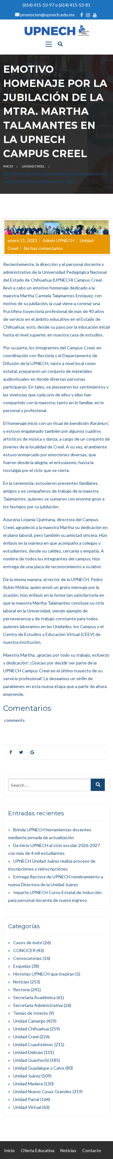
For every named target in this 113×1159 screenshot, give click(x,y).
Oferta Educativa (37, 1150)
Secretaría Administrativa (38, 1005)
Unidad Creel (33, 166)
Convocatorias (27, 958)
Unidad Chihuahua (31, 1028)
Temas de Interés (30, 1013)
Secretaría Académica (34, 997)
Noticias (21, 981)
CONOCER (24, 950)
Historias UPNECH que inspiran (43, 973)
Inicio (8, 166)
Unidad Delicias (28, 1052)
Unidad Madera (28, 1083)
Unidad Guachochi (31, 1060)
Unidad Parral (26, 1099)
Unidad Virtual (27, 1107)
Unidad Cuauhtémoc (33, 1044)
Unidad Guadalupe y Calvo (38, 1068)
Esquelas (22, 966)
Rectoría (21, 989)
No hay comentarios (43, 248)
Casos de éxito (27, 942)
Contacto (91, 1150)
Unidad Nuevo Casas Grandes (42, 1091)
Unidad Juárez (26, 1075)
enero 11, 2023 (22, 240)
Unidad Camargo (29, 1021)
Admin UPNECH (58, 240)
